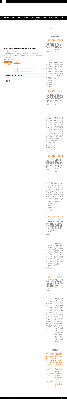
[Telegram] (38, 76)
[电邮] (40, 76)
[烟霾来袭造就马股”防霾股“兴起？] (52, 53)
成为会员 (8, 62)
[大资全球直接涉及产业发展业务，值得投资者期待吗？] (52, 106)
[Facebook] (29, 76)
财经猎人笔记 (52, 41)
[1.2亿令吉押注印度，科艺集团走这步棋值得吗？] (52, 171)
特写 (57, 91)
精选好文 (49, 40)
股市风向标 (60, 41)
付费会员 (7, 46)
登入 (17, 62)
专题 (57, 90)
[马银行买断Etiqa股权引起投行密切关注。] (52, 293)
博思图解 (11, 46)
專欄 (53, 39)
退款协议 (63, 398)
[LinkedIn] (34, 76)
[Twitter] (32, 76)
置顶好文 (15, 46)
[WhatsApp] (36, 76)
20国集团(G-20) (9, 64)
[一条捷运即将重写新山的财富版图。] (52, 236)
